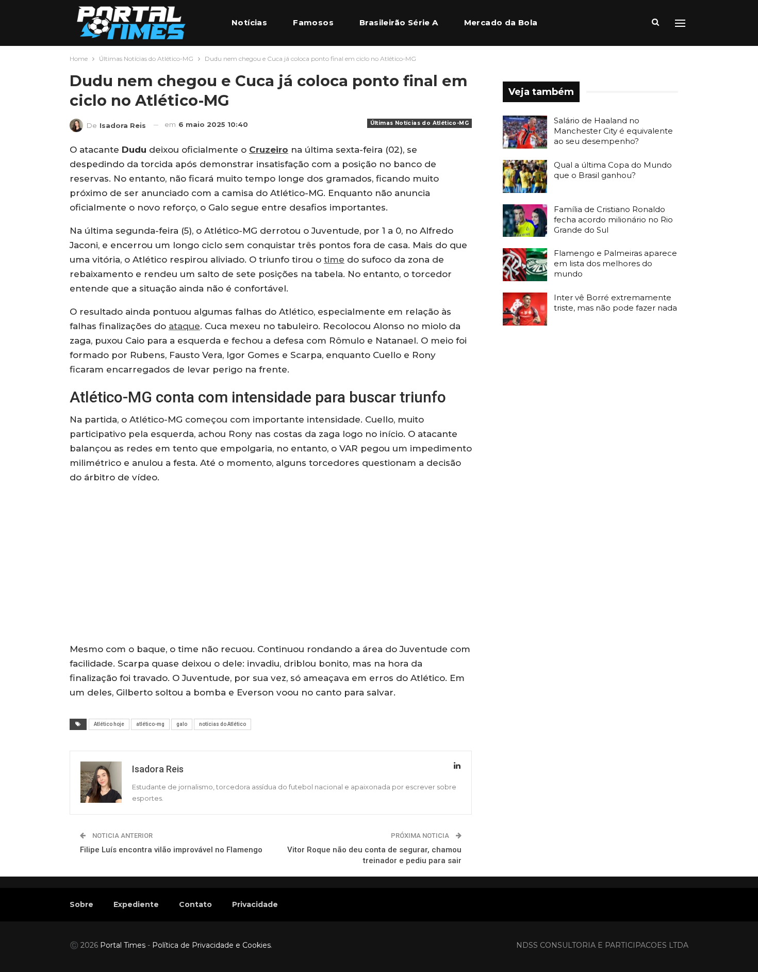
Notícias (249, 22)
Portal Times (122, 945)
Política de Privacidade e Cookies (211, 945)
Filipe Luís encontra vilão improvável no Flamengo (171, 849)
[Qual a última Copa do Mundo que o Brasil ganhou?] (525, 176)
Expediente (136, 904)
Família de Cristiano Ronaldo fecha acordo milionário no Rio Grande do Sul (613, 219)
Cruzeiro (268, 149)
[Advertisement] (271, 565)
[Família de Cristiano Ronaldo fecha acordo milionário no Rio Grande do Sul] (525, 220)
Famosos (313, 22)
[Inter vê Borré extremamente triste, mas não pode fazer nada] (525, 309)
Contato (195, 904)
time (334, 259)
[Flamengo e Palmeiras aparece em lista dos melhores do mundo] (525, 264)
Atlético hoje (109, 724)
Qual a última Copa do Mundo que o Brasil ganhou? (613, 170)
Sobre (81, 904)
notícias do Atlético (222, 724)
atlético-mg (150, 724)
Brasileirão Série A (398, 22)
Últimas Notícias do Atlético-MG (419, 123)
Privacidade (255, 904)
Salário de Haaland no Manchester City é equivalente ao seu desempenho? (613, 131)
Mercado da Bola (501, 22)
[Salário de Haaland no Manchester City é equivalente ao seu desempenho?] (525, 132)
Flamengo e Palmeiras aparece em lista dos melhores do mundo (615, 263)
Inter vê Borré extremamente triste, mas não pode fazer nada (615, 303)
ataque (184, 326)
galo (181, 724)
